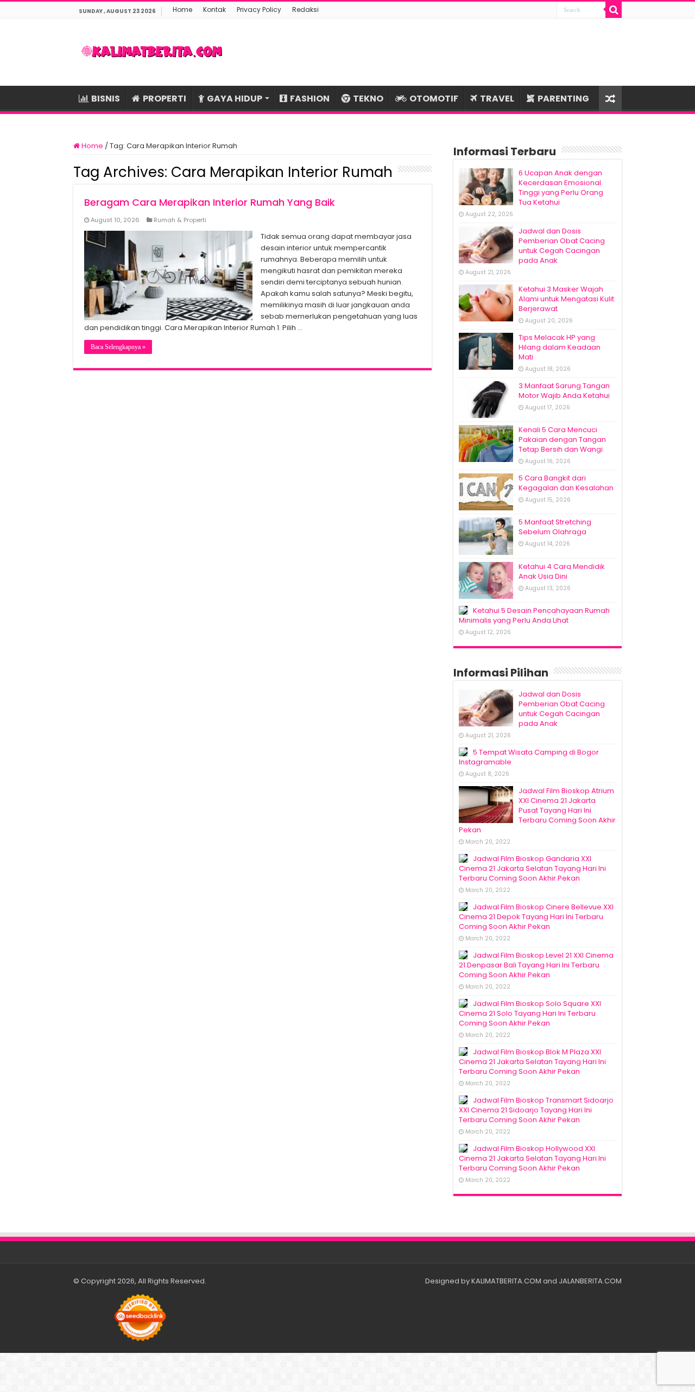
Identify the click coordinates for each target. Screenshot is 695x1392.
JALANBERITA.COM (590, 1281)
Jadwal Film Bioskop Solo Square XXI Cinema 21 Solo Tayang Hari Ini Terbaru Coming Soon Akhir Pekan (530, 1013)
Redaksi (305, 9)
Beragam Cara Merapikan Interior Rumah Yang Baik (209, 202)
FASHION (310, 98)
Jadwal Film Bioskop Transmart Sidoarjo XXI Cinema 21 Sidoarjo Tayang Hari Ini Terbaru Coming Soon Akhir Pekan (536, 1110)
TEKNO (368, 98)
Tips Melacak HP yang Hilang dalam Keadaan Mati (560, 347)
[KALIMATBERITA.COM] (152, 52)
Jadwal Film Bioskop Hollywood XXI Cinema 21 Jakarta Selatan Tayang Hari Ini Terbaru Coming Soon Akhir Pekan (532, 1158)
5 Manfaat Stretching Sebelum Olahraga (555, 527)
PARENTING (563, 98)
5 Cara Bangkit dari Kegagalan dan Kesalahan (566, 483)
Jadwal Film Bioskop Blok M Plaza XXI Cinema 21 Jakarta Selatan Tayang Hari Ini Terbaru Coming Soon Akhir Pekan (532, 1062)
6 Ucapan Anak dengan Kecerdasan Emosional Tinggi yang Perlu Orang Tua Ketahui (561, 187)
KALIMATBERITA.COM (506, 1281)
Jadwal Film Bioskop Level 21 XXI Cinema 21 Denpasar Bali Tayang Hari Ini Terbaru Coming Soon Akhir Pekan (536, 965)
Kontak (214, 9)
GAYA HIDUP (234, 98)
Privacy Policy (259, 9)
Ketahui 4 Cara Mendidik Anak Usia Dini (562, 571)
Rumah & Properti (180, 220)
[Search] (613, 10)
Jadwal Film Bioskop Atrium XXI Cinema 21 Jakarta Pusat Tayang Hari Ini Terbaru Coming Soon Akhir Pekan (537, 810)
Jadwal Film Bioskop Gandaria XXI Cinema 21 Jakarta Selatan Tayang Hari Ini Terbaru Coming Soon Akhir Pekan (532, 868)
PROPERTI (164, 98)
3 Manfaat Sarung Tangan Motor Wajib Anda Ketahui (564, 391)
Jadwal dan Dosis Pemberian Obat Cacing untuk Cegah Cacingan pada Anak (562, 245)
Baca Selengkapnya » (118, 347)
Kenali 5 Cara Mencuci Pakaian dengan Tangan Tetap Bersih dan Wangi (562, 439)
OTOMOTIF (433, 98)
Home (182, 9)
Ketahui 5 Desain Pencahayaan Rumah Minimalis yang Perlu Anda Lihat (534, 615)
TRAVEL (497, 98)
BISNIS (105, 98)
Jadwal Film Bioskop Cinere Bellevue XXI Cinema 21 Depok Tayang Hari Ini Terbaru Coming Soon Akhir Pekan (536, 917)
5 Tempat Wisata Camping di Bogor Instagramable (529, 757)
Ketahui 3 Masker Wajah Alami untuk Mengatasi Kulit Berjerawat (566, 299)
